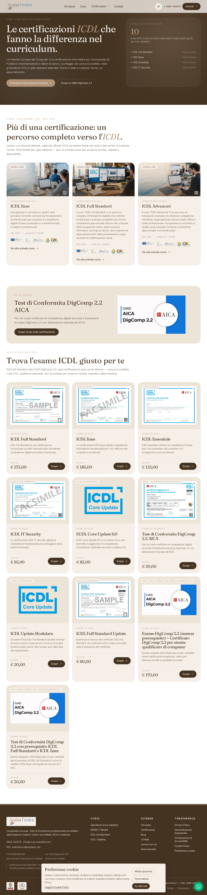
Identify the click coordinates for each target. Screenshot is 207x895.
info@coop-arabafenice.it (37, 842)
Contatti (118, 6)
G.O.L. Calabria (98, 839)
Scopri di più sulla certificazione (36, 332)
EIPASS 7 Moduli (99, 829)
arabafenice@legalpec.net (26, 847)
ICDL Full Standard (100, 834)
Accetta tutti (141, 886)
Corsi (83, 6)
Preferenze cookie (185, 850)
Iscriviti (190, 6)
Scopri (54, 466)
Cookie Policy (182, 846)
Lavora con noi (149, 844)
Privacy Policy (182, 825)
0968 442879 (14, 842)
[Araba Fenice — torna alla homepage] (19, 6)
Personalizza (142, 878)
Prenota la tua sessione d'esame (29, 83)
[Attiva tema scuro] (158, 6)
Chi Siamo (69, 6)
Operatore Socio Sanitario (104, 825)
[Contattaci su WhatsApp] (198, 886)
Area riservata (148, 849)
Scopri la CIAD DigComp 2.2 (76, 83)
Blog (143, 834)
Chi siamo (146, 825)
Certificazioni (98, 6)
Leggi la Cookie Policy (57, 887)
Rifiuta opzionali (143, 871)
